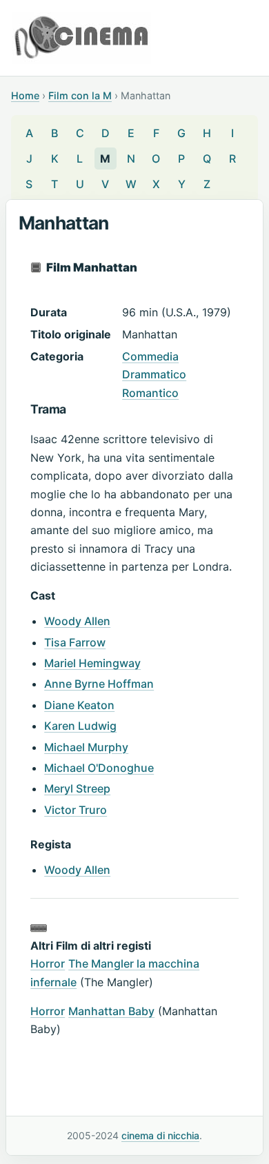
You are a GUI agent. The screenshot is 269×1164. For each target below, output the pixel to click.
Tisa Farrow (75, 642)
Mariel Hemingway (92, 663)
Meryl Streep (77, 788)
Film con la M (80, 95)
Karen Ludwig (80, 726)
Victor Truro (75, 810)
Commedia (150, 356)
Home (25, 95)
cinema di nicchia (160, 1135)
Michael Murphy (86, 747)
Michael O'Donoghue (99, 768)
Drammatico (154, 374)
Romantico (150, 393)
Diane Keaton (79, 705)
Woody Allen (77, 621)
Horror (47, 963)
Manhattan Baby (111, 1011)
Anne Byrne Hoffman (99, 684)
